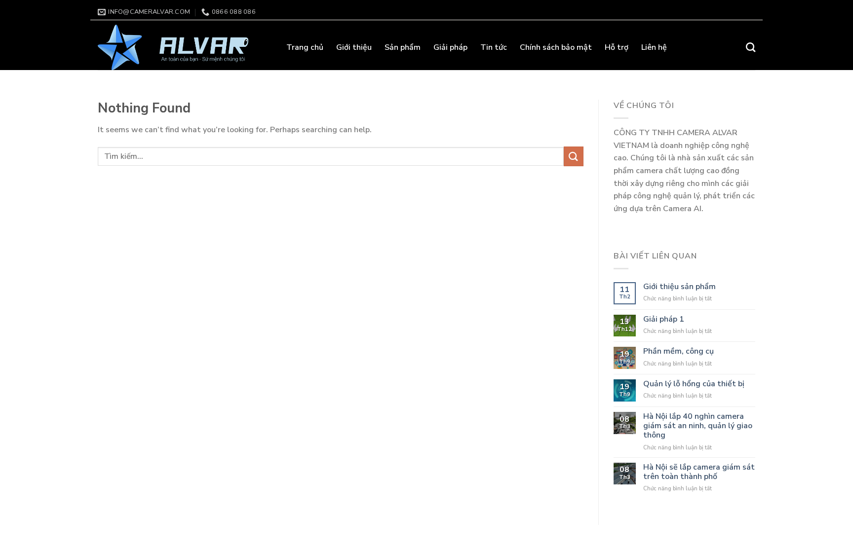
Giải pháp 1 (663, 319)
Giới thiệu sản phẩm (679, 287)
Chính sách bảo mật (556, 47)
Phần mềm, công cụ (678, 351)
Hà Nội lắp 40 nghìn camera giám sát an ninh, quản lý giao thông (697, 426)
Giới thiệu (354, 47)
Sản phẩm (403, 47)
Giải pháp (450, 47)
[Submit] (573, 156)
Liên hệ (654, 47)
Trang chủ (304, 47)
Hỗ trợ (616, 47)
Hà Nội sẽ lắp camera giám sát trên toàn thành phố (699, 472)
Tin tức (493, 47)
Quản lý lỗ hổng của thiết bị (693, 384)
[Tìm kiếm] (750, 47)
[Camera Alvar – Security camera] (184, 47)
